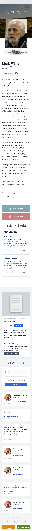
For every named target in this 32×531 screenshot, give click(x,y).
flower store (22, 196)
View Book (9, 325)
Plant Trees (22, 250)
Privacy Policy (11, 523)
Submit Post (16, 384)
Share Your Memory (12, 353)
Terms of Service (21, 523)
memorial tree (23, 193)
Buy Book (18, 325)
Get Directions (9, 250)
